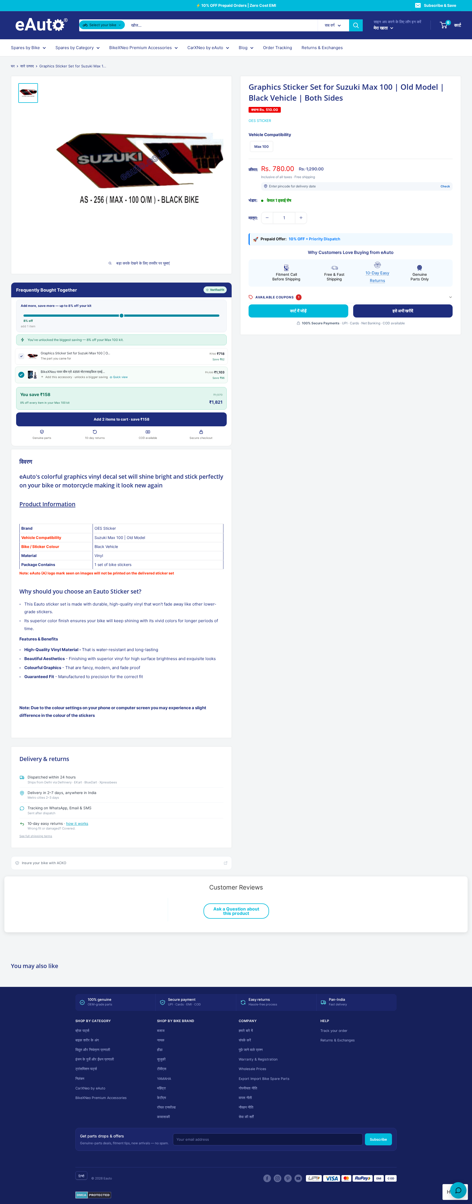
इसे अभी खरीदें (403, 310)
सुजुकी (161, 1059)
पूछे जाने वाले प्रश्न (250, 1050)
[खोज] (356, 25)
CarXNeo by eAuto (205, 47)
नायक (160, 1040)
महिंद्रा (161, 1088)
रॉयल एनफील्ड (166, 1107)
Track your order (333, 1031)
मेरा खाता (381, 28)
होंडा (160, 1050)
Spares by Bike (25, 47)
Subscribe (378, 1139)
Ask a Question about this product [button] (236, 911)
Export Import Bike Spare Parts (264, 1079)
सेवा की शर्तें (246, 1117)
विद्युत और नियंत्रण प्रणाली (92, 1050)
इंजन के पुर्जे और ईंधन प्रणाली (94, 1059)
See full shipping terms (35, 836)
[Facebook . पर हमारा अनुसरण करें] (267, 1178)
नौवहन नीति (246, 1107)
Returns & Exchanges (322, 47)
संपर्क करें (245, 1040)
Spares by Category (74, 47)
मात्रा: (253, 217)
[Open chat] (458, 1190)
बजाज (160, 1031)
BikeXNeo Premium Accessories (140, 47)
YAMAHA (164, 1079)
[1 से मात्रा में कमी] (267, 217)
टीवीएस (161, 1069)
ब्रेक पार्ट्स (82, 1031)
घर (13, 66)
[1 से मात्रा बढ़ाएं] (301, 217)
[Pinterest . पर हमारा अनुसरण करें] (288, 1178)
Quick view (120, 377)
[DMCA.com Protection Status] (93, 1195)
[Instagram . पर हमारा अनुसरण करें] (277, 1178)
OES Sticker (260, 120)
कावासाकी (163, 1117)
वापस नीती (245, 1098)
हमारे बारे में (246, 1031)
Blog (243, 47)
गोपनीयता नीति (248, 1088)
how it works (77, 823)
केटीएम (161, 1098)
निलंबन (79, 1079)
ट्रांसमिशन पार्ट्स (86, 1069)
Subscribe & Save (440, 5)
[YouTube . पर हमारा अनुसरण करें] (298, 1178)
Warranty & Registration (258, 1059)
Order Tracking (277, 47)
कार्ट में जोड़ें (298, 310)
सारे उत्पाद (27, 66)
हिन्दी (81, 1176)
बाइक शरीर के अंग (87, 1040)
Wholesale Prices (252, 1069)
